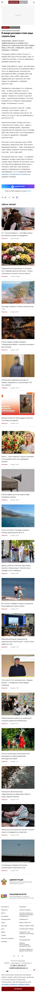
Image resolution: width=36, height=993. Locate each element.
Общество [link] (4, 238)
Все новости (5, 906)
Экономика (4, 916)
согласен (18, 989)
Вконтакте (14, 955)
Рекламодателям (24, 940)
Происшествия (5, 919)
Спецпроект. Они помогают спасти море (26, 932)
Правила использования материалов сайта (25, 944)
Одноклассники (18, 955)
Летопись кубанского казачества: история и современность (26, 914)
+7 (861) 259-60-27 (18, 965)
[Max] (17, 197)
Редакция (22, 936)
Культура (4, 926)
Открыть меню (2, 2)
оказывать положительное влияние (15, 174)
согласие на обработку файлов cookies (15, 984)
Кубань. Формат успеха (26, 925)
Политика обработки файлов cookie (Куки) (26, 950)
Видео (3, 932)
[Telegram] (13, 197)
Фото (2, 929)
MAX (29, 191)
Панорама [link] (4, 276)
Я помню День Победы (26, 929)
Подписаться (19, 186)
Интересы (4, 941)
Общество (5, 27)
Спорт (3, 922)
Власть (3, 913)
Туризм (3, 935)
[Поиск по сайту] (33, 2)
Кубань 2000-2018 (25, 922)
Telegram (22, 955)
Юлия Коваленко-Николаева (11, 30)
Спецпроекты (23, 919)
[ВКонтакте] (5, 197)
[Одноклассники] (9, 197)
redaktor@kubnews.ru (18, 968)
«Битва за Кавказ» (25, 910)
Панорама (22, 906)
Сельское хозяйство (7, 938)
